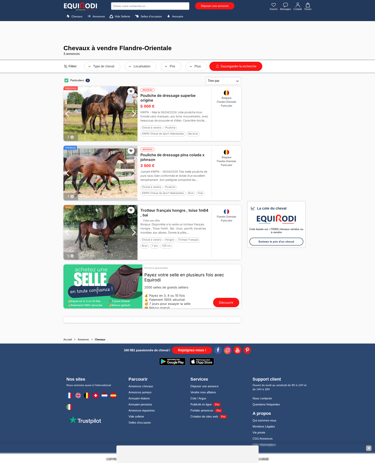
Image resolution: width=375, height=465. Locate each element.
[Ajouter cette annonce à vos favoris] (131, 91)
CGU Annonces (263, 438)
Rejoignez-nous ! (192, 350)
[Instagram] (228, 351)
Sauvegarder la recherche (238, 66)
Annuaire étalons (139, 398)
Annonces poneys (140, 392)
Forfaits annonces (201, 410)
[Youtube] (237, 351)
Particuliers (77, 80)
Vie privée (259, 432)
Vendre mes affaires (203, 392)
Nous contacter (262, 398)
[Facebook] (218, 351)
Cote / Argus (198, 398)
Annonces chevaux (141, 386)
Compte (298, 9)
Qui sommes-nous (264, 420)
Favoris (274, 9)
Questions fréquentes (266, 404)
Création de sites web (204, 416)
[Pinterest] (247, 351)
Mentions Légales (264, 426)
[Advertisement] (187, 33)
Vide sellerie (136, 416)
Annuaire (177, 16)
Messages (285, 9)
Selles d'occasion (151, 16)
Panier (308, 9)
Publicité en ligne (201, 404)
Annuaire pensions (140, 404)
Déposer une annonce (215, 5)
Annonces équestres (142, 410)
